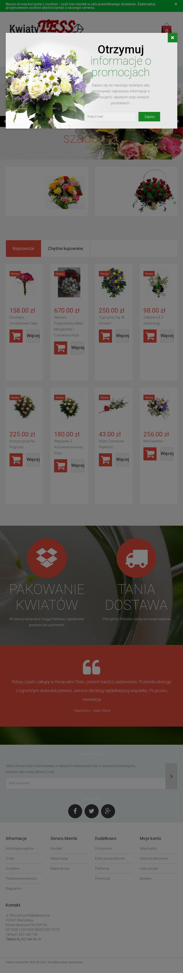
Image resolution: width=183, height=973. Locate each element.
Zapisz (149, 117)
